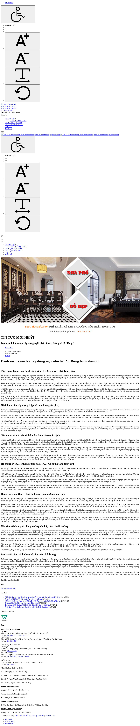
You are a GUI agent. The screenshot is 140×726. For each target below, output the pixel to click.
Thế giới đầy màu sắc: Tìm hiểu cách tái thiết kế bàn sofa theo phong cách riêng (32, 597)
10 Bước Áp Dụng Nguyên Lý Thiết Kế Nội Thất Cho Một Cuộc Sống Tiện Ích (33, 601)
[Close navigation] (2, 241)
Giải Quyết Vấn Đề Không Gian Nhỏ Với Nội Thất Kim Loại (26, 607)
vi (2, 132)
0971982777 (11, 664)
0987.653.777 (23, 635)
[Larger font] (22, 41)
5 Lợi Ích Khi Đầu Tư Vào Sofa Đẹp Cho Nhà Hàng (23, 599)
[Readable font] (22, 75)
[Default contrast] (6, 158)
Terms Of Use (49, 716)
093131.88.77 (12, 651)
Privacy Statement (38, 716)
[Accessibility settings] (18, 14)
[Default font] (22, 93)
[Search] (2, 235)
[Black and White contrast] (6, 160)
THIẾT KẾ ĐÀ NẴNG (22, 716)
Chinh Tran (9, 348)
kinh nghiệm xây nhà (8, 588)
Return (7, 356)
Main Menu (9, 3)
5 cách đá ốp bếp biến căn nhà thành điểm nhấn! (22, 603)
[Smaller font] (22, 58)
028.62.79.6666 (23, 656)
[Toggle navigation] (2, 239)
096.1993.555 (12, 641)
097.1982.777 (12, 635)
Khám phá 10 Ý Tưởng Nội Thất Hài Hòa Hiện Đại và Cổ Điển (27, 605)
